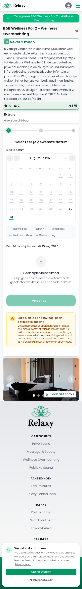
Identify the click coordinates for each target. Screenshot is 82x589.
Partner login (41, 512)
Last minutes (41, 486)
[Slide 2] (38, 395)
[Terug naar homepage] (41, 416)
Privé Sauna (41, 443)
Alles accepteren (41, 571)
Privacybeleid (41, 528)
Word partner (41, 520)
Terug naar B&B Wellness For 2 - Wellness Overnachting (44, 18)
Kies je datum (15, 150)
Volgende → (41, 300)
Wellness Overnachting (41, 459)
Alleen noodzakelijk (41, 580)
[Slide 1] (34, 395)
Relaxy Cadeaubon (41, 494)
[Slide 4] (48, 395)
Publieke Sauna (41, 467)
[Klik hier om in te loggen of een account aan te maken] (68, 5)
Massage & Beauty (41, 451)
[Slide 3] (43, 395)
